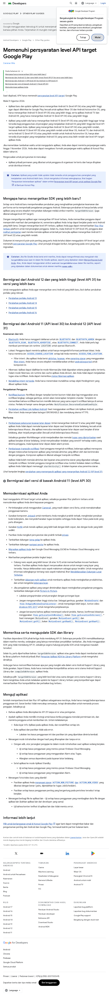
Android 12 (7, 928)
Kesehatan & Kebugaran (48, 876)
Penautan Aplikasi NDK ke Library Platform (61, 656)
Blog (5, 891)
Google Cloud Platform (13, 962)
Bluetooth (13, 339)
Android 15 (7, 915)
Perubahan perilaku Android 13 (23, 298)
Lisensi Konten (75, 837)
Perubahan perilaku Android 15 (23, 308)
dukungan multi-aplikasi (36, 580)
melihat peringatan (12, 232)
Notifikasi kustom (17, 395)
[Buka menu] (4, 3)
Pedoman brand (26, 976)
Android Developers (11, 40)
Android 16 (7, 911)
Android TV (78, 884)
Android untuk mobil (82, 880)
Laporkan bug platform (83, 907)
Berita (5, 887)
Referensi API (43, 918)
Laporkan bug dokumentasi (85, 911)
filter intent (19, 361)
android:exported (83, 361)
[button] (54, 481)
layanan (61, 358)
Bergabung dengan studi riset (86, 920)
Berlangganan (49, 982)
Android (6, 870)
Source (6, 883)
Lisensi (14, 976)
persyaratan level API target (51, 95)
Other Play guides (33, 13)
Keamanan (7, 878)
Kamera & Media (45, 880)
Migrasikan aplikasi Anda (20, 549)
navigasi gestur (36, 544)
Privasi (41, 884)
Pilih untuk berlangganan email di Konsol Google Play (28, 824)
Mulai (98, 37)
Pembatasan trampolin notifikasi (24, 448)
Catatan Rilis (9, 63)
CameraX (46, 508)
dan (76, 782)
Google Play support (82, 915)
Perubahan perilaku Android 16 (23, 312)
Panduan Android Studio (48, 909)
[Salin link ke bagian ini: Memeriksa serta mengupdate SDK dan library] (76, 633)
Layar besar (78, 867)
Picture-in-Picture (48, 591)
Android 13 (7, 924)
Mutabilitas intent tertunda (21, 381)
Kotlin (20, 527)
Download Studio (45, 922)
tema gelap (34, 540)
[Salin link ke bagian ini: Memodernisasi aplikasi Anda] (50, 493)
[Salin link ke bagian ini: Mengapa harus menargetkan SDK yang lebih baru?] (83, 198)
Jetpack (31, 516)
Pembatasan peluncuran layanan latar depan (29, 423)
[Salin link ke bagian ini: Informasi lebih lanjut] (37, 818)
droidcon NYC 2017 (28, 607)
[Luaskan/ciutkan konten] (22, 71)
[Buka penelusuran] (71, 3)
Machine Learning (46, 871)
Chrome (6, 954)
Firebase (7, 958)
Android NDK (43, 926)
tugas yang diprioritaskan (84, 437)
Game (41, 867)
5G (39, 889)
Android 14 (7, 920)
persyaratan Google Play (25, 244)
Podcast (6, 896)
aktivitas (52, 358)
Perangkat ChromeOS (83, 876)
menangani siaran (43, 782)
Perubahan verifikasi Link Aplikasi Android (28, 409)
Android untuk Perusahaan (14, 874)
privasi (65, 535)
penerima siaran (78, 358)
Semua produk (9, 966)
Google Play (11, 13)
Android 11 (7, 932)
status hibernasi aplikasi (62, 376)
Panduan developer (46, 914)
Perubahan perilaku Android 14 (23, 303)
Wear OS (77, 871)
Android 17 (7, 907)
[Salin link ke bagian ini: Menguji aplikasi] (30, 694)
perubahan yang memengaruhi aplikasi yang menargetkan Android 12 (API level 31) (64, 471)
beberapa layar (41, 583)
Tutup (83, 37)
